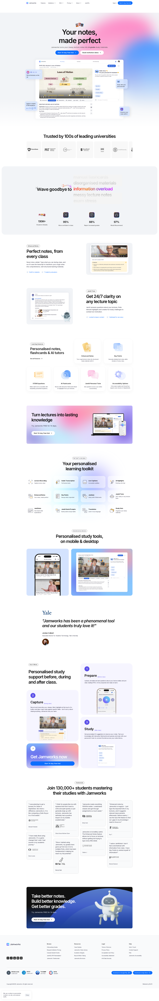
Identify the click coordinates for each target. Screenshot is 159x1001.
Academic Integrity (79, 952)
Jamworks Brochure (79, 958)
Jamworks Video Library (81, 950)
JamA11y (87, 3)
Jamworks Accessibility (135, 955)
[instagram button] (8, 958)
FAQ (130, 952)
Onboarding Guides (52, 947)
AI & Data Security (106, 958)
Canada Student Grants (53, 952)
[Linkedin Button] (14, 958)
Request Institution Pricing (54, 950)
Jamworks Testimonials (53, 958)
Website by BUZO (147, 984)
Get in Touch (132, 947)
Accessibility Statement (108, 955)
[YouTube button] (18, 958)
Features (43, 3)
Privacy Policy (105, 950)
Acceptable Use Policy (108, 952)
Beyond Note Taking (80, 955)
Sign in (114, 3)
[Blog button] (21, 958)
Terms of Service (106, 947)
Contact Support (133, 950)
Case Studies (77, 947)
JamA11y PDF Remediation (54, 955)
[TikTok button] (11, 958)
